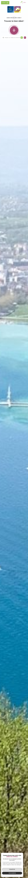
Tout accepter (12, 873)
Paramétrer (12, 869)
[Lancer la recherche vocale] (14, 30)
